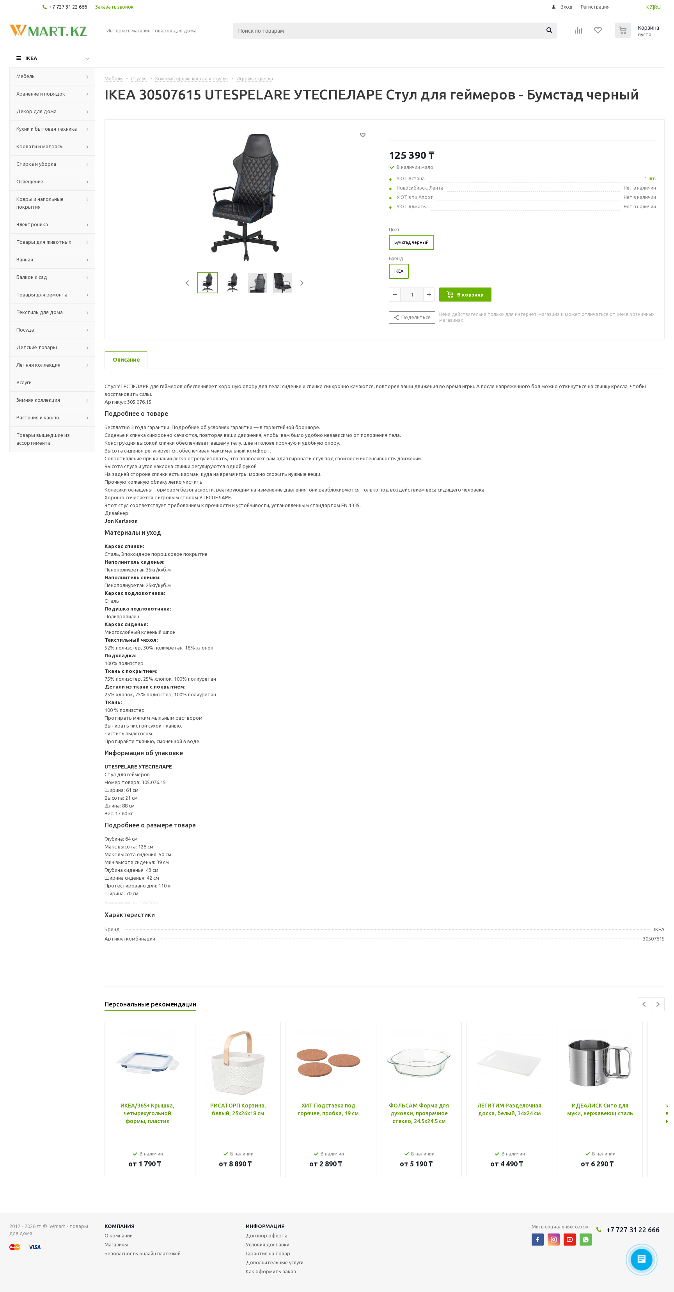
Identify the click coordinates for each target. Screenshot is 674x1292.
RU (657, 7)
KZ (649, 7)
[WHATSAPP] (586, 1239)
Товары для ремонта (41, 294)
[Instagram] (554, 1239)
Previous (187, 283)
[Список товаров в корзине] (638, 35)
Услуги (24, 382)
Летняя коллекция (38, 364)
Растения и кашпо (37, 417)
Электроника (32, 224)
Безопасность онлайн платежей (143, 1253)
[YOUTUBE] (570, 1239)
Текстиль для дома (39, 312)
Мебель (25, 76)
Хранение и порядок (40, 93)
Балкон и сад (31, 277)
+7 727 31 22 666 (68, 6)
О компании (119, 1235)
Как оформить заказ (271, 1271)
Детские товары (36, 347)
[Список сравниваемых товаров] (579, 33)
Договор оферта (266, 1235)
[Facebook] (538, 1239)
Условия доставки (267, 1244)
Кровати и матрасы (40, 146)
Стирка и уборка (36, 164)
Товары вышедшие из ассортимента (43, 438)
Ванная (24, 259)
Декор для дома (36, 111)
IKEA (31, 58)
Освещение (29, 181)
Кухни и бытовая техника (46, 128)
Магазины (116, 1244)
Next (301, 283)
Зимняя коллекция (38, 400)
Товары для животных (43, 242)
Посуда (25, 329)
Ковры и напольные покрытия (40, 202)
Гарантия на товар (268, 1253)
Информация (265, 1226)
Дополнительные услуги (274, 1262)
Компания (120, 1226)
